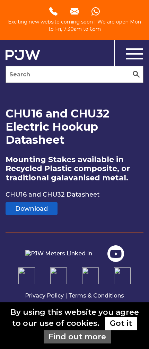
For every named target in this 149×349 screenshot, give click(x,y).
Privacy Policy (44, 295)
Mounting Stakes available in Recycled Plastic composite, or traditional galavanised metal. (68, 168)
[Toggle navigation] (128, 54)
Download (31, 208)
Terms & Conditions (96, 295)
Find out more (77, 336)
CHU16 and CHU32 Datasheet (52, 194)
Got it (121, 323)
